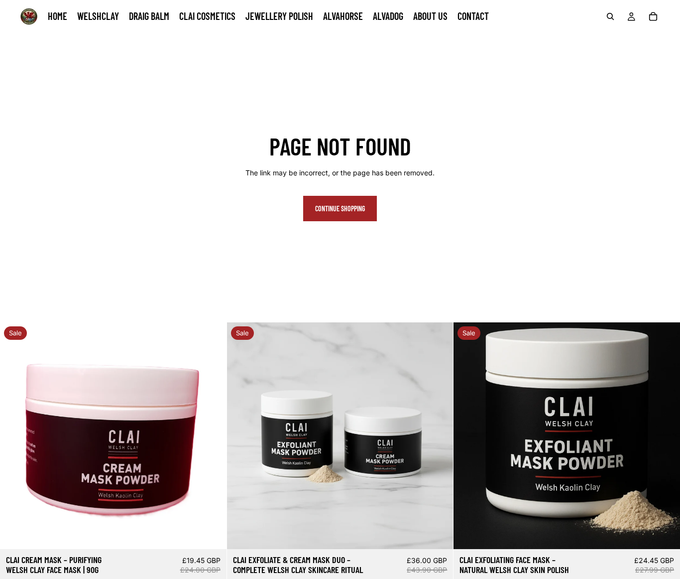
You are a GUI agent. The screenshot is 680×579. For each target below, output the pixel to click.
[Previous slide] (15, 436)
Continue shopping (340, 208)
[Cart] (653, 16)
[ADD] (211, 534)
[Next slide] (212, 436)
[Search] (610, 16)
